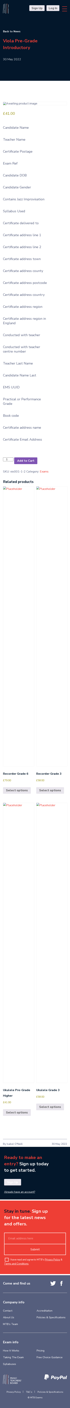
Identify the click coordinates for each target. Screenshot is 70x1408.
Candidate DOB (15, 175)
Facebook (61, 1283)
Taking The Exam (13, 1357)
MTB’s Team (10, 1324)
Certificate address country (24, 294)
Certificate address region (22, 306)
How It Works (11, 1350)
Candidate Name (16, 127)
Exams (44, 472)
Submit (35, 1249)
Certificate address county (23, 271)
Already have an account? (19, 1192)
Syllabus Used (14, 211)
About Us (8, 1317)
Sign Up (37, 8)
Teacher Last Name (18, 363)
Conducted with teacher (21, 335)
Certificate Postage (17, 151)
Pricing (40, 1350)
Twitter (53, 1283)
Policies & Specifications (51, 1317)
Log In (53, 8)
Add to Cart (25, 461)
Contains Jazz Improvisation (23, 199)
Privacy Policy (52, 1259)
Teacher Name (14, 139)
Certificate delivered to (21, 223)
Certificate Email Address (22, 439)
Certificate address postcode (25, 283)
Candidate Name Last (19, 375)
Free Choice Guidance (50, 1357)
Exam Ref (10, 163)
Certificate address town (22, 259)
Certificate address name (22, 427)
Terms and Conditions (16, 1263)
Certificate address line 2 (22, 247)
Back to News (11, 31)
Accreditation (44, 1310)
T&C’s (29, 1391)
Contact (7, 1310)
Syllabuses (9, 1364)
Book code (11, 415)
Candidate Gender (17, 187)
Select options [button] (17, 790)
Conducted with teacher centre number (21, 349)
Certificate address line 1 (22, 235)
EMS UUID (11, 387)
